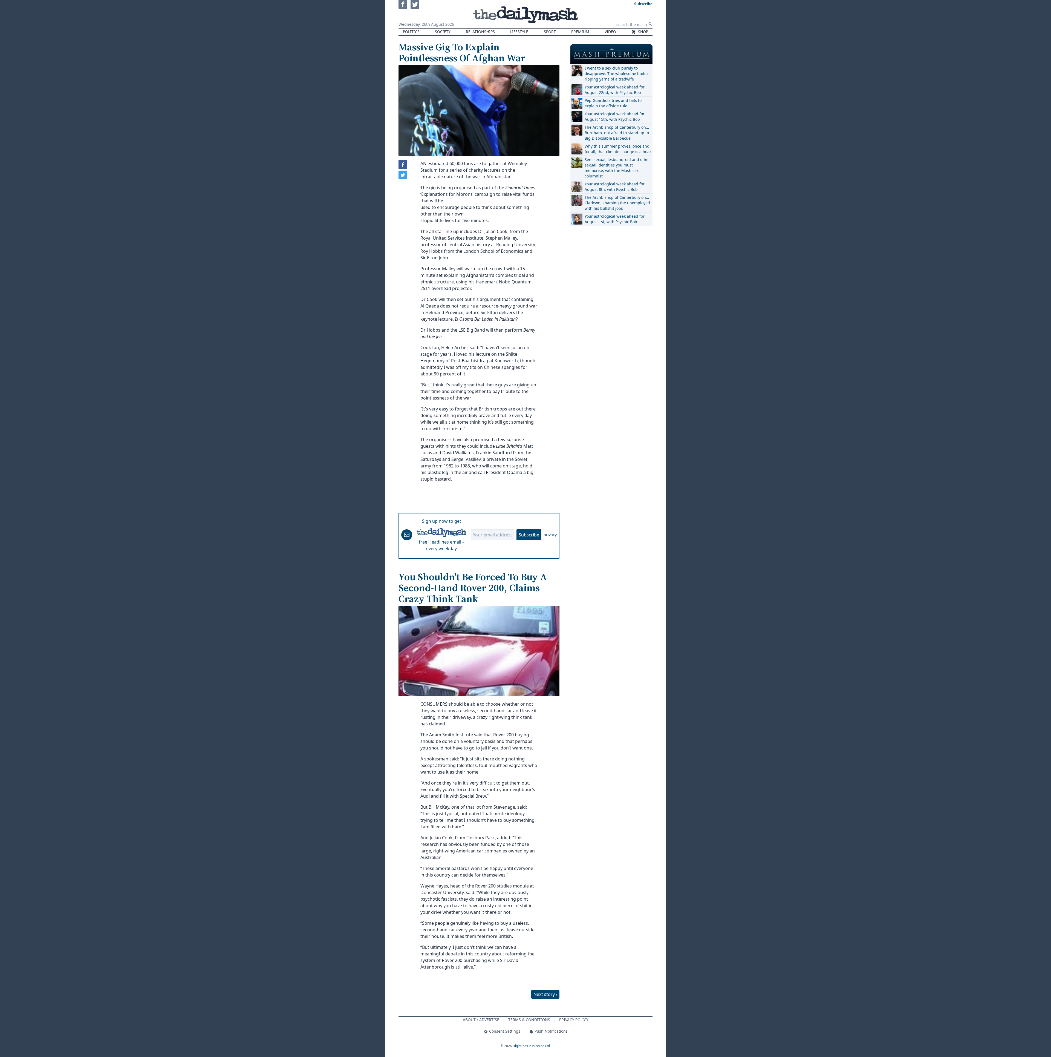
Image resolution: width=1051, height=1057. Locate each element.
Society (443, 31)
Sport (550, 31)
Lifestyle (519, 31)
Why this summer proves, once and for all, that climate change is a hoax (618, 148)
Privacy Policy (573, 1019)
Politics (411, 31)
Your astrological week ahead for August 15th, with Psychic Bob (615, 116)
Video (610, 31)
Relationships (480, 31)
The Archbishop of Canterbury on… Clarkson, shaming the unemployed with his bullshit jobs (617, 203)
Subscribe (529, 535)
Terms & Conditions (529, 1019)
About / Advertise (481, 1019)
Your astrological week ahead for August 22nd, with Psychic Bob (615, 89)
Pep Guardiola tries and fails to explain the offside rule (613, 103)
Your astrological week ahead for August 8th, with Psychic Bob (615, 186)
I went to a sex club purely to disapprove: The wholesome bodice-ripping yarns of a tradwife (618, 73)
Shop (642, 31)
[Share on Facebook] (403, 164)
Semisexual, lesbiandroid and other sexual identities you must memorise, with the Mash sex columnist (617, 168)
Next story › (545, 994)
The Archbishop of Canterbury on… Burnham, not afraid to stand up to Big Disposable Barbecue (617, 133)
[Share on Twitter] (403, 175)
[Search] (650, 24)
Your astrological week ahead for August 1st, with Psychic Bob (615, 219)
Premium (580, 31)
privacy (550, 534)
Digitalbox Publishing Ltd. (532, 1046)
